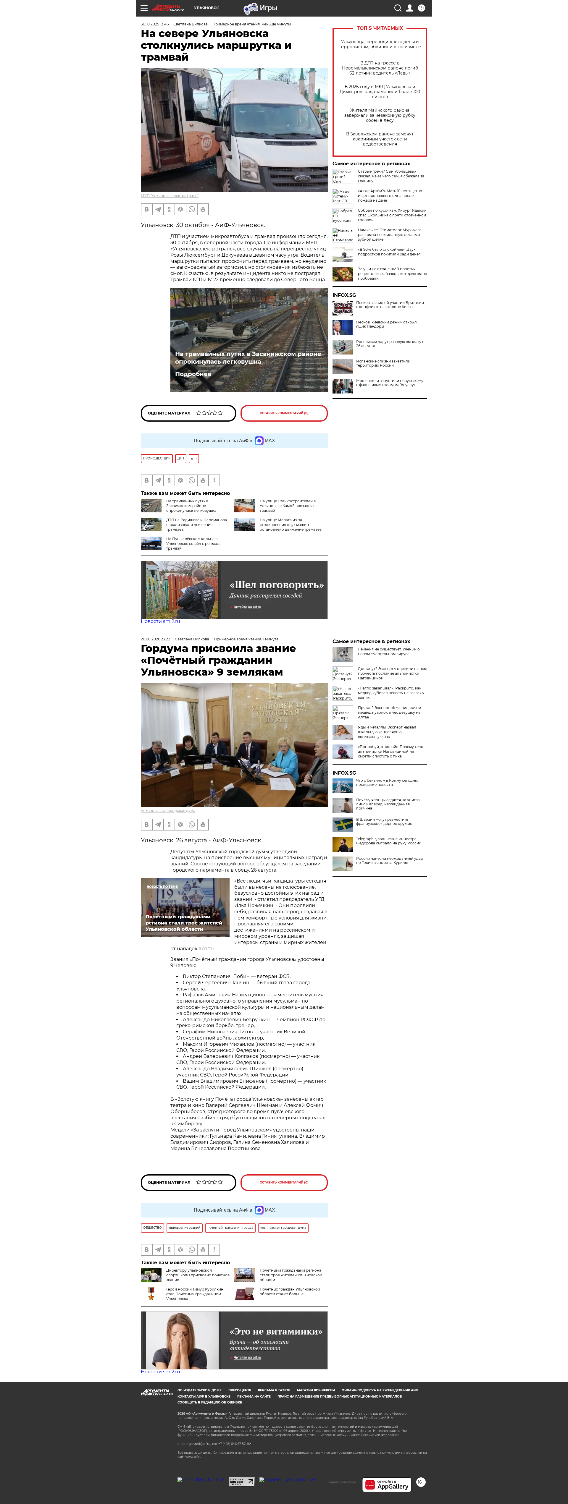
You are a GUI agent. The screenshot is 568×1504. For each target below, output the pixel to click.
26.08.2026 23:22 (155, 639)
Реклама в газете (274, 1390)
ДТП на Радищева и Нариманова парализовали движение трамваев (196, 525)
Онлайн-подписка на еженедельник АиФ (380, 1390)
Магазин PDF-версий (316, 1390)
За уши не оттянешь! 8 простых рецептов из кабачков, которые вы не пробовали (392, 274)
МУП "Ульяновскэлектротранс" (170, 195)
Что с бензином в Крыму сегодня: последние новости (387, 782)
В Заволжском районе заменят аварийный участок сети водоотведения (380, 139)
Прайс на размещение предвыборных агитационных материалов (339, 1396)
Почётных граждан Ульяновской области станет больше (290, 1291)
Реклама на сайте (254, 1396)
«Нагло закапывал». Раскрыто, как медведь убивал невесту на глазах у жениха (391, 693)
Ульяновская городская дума (168, 810)
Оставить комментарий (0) (284, 413)
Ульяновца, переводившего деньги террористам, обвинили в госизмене (380, 44)
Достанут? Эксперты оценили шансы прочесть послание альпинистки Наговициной (392, 673)
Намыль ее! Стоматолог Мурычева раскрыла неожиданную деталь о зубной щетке (390, 235)
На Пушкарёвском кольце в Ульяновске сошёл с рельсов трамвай (193, 544)
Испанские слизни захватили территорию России (383, 363)
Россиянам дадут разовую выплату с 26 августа (390, 344)
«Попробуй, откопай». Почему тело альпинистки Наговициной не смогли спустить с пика (390, 751)
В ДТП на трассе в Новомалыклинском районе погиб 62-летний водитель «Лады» (380, 68)
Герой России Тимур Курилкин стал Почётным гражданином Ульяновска (194, 1294)
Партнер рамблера (342, 1482)
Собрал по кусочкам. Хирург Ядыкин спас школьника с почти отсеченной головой (392, 215)
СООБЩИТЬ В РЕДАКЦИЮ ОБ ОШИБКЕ (210, 1402)
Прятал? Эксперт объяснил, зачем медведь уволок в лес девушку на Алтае (389, 712)
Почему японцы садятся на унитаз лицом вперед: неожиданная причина (387, 804)
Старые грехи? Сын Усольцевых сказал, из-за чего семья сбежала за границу (391, 176)
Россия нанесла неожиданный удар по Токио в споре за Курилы (389, 861)
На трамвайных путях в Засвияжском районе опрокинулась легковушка (248, 357)
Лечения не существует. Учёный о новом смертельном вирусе (389, 651)
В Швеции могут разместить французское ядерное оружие (384, 821)
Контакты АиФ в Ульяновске (204, 1396)
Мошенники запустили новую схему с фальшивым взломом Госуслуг (389, 383)
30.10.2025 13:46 (155, 24)
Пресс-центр (239, 1390)
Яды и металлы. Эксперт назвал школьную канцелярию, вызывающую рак (387, 732)
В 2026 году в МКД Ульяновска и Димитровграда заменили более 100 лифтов (380, 91)
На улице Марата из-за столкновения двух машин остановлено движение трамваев (291, 525)
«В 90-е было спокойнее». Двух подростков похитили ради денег (389, 251)
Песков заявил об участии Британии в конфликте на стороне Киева (390, 305)
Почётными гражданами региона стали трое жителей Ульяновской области (291, 1275)
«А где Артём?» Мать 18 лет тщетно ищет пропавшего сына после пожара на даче (390, 196)
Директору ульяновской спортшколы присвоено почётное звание (198, 1275)
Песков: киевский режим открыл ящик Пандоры (386, 324)
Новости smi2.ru (160, 621)
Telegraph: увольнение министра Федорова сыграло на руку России (388, 841)
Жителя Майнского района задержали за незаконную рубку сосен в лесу (379, 115)
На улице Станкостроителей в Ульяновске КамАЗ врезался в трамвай (288, 506)
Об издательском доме (200, 1390)
